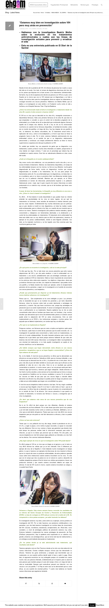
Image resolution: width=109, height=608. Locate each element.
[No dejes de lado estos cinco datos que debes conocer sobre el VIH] (1, 304)
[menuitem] (38, 4)
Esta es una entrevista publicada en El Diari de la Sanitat (46, 46)
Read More (100, 605)
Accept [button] (92, 605)
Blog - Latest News (12, 12)
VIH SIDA (44, 28)
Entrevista (39, 28)
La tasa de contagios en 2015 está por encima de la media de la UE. (47, 515)
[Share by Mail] (65, 583)
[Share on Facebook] (25, 583)
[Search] (102, 4)
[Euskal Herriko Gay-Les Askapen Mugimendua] (15, 4)
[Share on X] (39, 583)
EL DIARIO (33, 28)
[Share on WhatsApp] (52, 583)
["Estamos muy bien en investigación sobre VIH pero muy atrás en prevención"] (9, 26)
